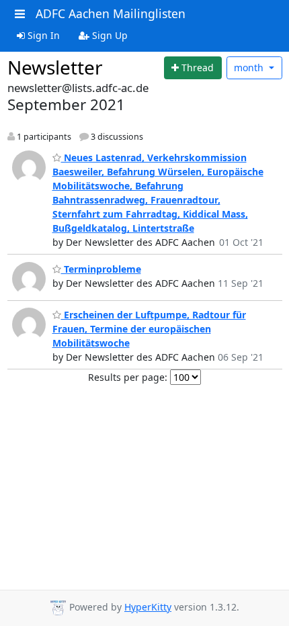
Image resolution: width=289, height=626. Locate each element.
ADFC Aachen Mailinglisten (110, 13)
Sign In (42, 35)
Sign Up (108, 35)
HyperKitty (147, 606)
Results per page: (127, 377)
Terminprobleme (101, 269)
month (250, 67)
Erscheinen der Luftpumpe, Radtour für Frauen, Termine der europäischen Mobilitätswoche (149, 328)
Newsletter (55, 67)
